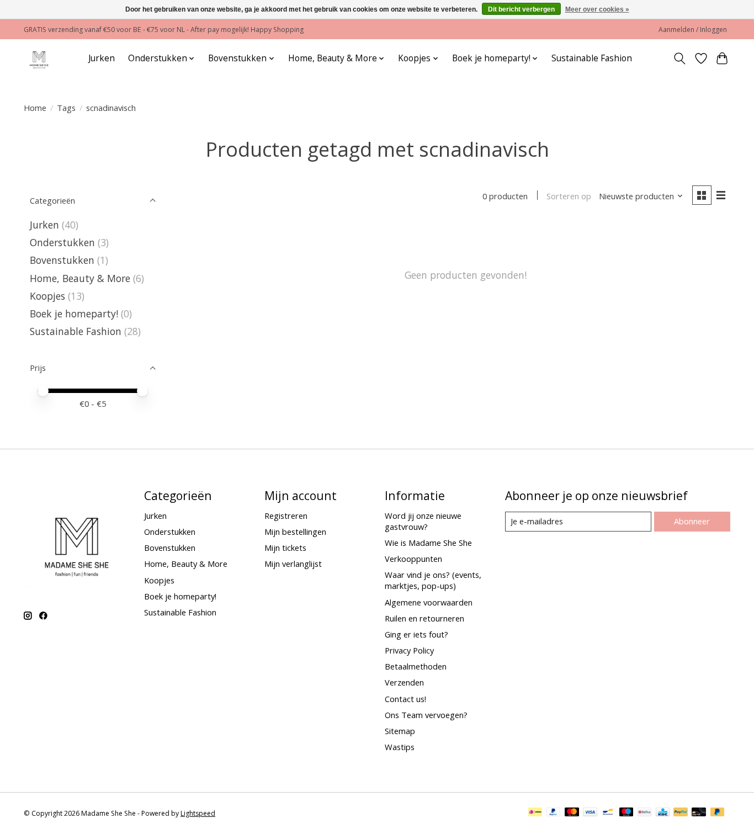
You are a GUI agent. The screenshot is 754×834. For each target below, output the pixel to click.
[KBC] (663, 813)
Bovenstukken (62, 260)
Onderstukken (62, 242)
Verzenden (404, 682)
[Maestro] (626, 813)
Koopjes (47, 295)
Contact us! (405, 698)
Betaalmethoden (416, 666)
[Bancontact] (608, 813)
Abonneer (692, 521)
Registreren (285, 515)
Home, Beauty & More (80, 278)
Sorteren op (568, 195)
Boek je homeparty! (74, 313)
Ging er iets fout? (416, 634)
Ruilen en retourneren (424, 618)
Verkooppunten (413, 558)
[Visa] (590, 813)
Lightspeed (197, 813)
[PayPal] (553, 813)
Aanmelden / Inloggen (693, 29)
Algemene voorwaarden (428, 602)
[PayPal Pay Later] (717, 813)
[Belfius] (644, 813)
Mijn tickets (285, 547)
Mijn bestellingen (295, 531)
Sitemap (400, 730)
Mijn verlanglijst (293, 563)
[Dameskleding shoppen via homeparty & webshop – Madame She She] (39, 58)
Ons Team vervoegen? (426, 714)
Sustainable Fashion (591, 58)
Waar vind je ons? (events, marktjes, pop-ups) (433, 580)
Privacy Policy (409, 650)
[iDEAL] (535, 813)
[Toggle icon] (680, 58)
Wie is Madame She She (428, 542)
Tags (66, 107)
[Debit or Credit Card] (699, 813)
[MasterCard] (572, 813)
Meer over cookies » (597, 9)
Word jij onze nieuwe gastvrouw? (423, 521)
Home (35, 107)
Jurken (101, 58)
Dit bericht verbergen (521, 9)
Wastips (400, 746)
